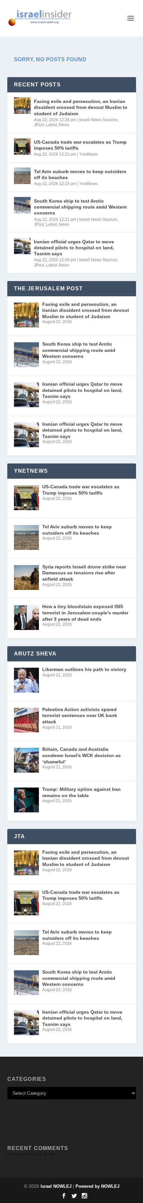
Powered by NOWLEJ (97, 1186)
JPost (39, 124)
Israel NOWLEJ (56, 1186)
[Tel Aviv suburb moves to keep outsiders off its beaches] (22, 176)
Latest (51, 124)
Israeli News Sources (98, 120)
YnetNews (88, 154)
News (64, 124)
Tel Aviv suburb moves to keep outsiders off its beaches (80, 174)
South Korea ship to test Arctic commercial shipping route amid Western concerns (80, 207)
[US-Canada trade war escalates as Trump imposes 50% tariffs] (22, 146)
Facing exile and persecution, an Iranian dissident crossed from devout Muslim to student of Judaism (80, 107)
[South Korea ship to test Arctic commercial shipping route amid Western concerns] (22, 205)
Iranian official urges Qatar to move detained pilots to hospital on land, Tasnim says (74, 247)
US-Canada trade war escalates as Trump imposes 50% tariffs (80, 145)
